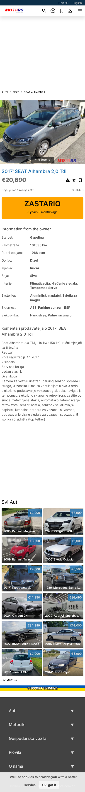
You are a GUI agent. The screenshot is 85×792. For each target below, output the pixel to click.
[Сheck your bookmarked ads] (61, 10)
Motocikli (17, 724)
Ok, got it (49, 785)
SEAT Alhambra (34, 92)
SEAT (16, 92)
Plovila (15, 752)
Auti (5, 92)
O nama (16, 766)
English (77, 3)
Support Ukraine (42, 688)
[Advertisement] (42, 54)
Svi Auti (10, 502)
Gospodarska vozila (27, 738)
